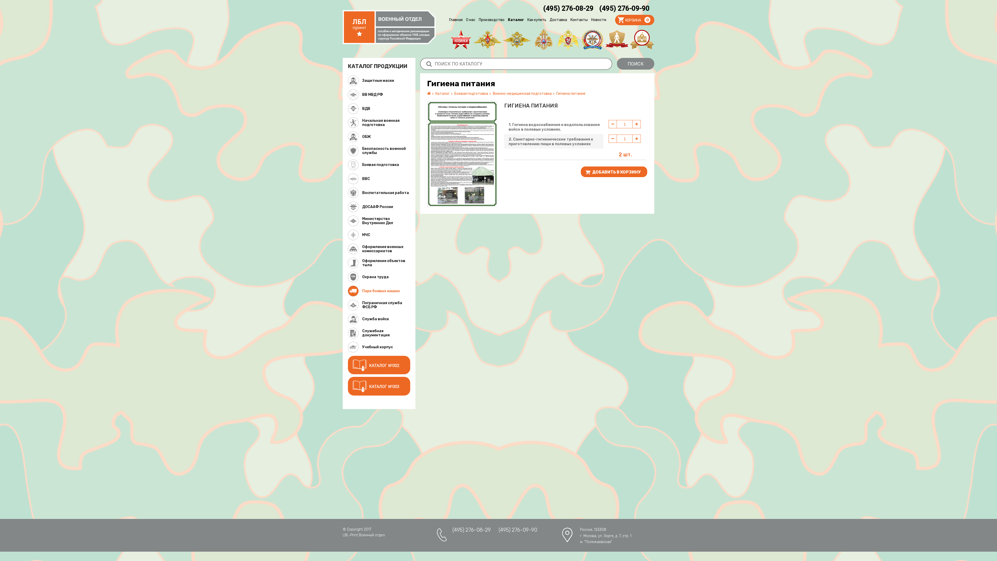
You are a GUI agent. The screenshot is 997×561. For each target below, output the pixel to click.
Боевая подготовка (471, 93)
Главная (456, 20)
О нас (470, 20)
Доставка (558, 20)
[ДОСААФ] (592, 39)
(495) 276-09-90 (624, 8)
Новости (598, 20)
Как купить (536, 20)
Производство (491, 20)
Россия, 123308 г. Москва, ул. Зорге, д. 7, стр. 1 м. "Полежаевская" (605, 535)
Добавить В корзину (616, 172)
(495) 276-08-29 (568, 8)
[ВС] (488, 39)
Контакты (579, 20)
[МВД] (517, 39)
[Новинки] (461, 39)
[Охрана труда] (617, 39)
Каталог (516, 20)
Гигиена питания (570, 93)
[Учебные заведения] (642, 39)
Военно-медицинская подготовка (522, 93)
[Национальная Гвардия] (568, 39)
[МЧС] (543, 39)
